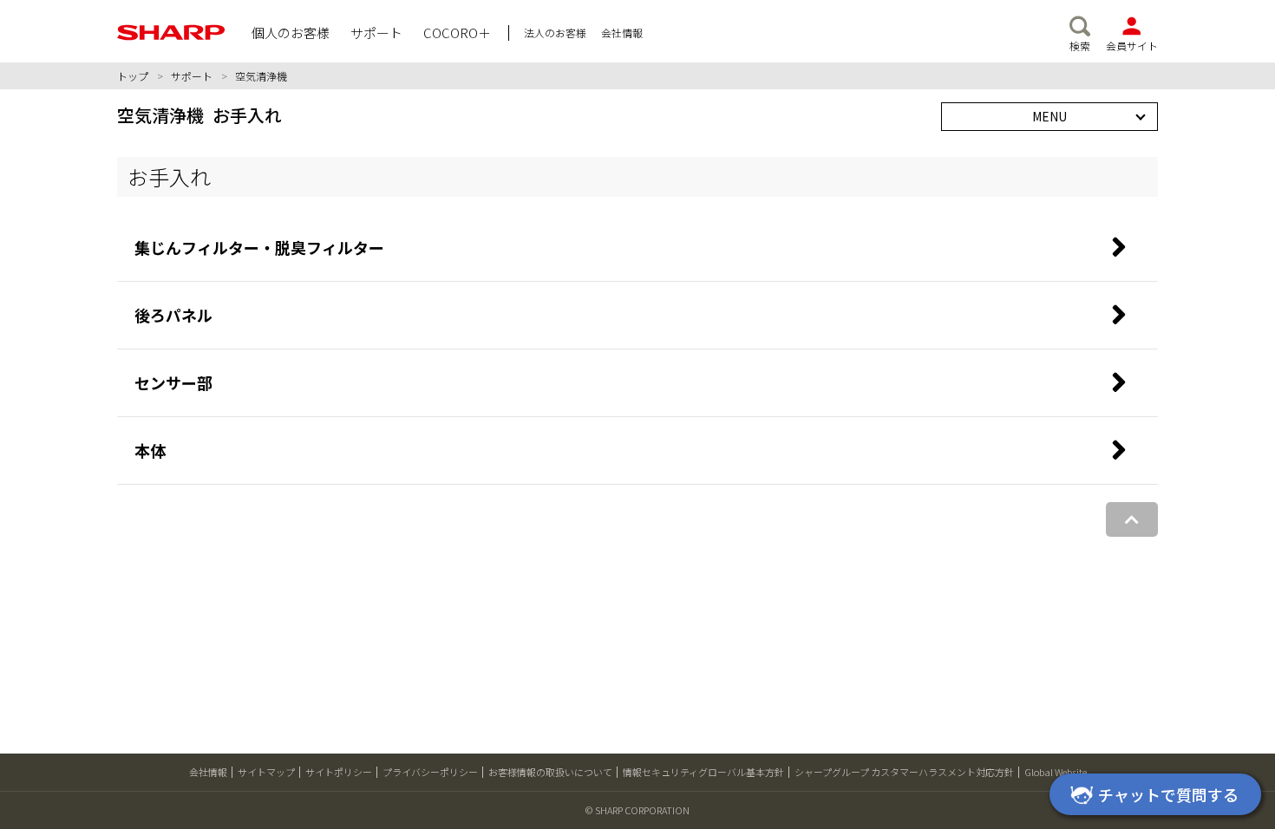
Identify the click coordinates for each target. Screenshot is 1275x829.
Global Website (1055, 772)
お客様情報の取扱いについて (550, 772)
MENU (1049, 116)
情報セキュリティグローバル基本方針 (703, 772)
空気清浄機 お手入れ (199, 114)
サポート (191, 76)
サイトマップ (266, 772)
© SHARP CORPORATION (637, 810)
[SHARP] (171, 32)
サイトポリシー (338, 772)
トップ (132, 76)
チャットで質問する (1168, 794)
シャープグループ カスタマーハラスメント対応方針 (904, 772)
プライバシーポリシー (430, 772)
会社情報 (208, 772)
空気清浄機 (261, 76)
